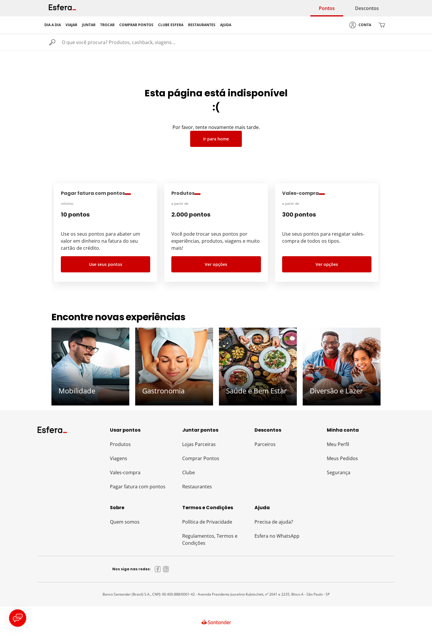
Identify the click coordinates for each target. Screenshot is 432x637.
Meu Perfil (338, 444)
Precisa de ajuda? (273, 522)
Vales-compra (125, 472)
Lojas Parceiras (199, 444)
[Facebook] (157, 569)
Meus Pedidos (342, 458)
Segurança (338, 472)
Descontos (367, 8)
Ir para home (216, 139)
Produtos (120, 444)
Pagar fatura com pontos (137, 486)
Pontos (327, 8)
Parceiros (265, 444)
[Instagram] (166, 569)
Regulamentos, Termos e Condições (209, 539)
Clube (188, 472)
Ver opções (216, 264)
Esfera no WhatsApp (276, 536)
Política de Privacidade (207, 522)
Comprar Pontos (200, 458)
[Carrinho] (382, 25)
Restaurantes (197, 486)
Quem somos (125, 522)
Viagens (118, 458)
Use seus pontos (105, 264)
